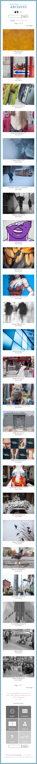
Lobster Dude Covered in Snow (17, 487)
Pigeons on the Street (17, 569)
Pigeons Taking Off (17, 542)
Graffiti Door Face (17, 433)
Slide (17, 78)
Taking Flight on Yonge (17, 596)
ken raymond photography (14, 755)
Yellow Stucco (17, 51)
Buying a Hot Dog (17, 378)
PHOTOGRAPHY (18, 4)
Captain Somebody (17, 678)
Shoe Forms (17, 269)
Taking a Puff (17, 651)
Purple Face (17, 242)
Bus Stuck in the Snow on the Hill (17, 187)
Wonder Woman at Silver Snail (17, 297)
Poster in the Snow (17, 160)
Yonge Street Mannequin (17, 133)
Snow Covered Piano (17, 515)
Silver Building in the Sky (17, 624)
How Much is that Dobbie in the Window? (18, 406)
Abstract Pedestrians (17, 324)
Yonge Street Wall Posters (17, 460)
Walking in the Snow (17, 215)
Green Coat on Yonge (17, 106)
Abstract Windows (17, 351)
